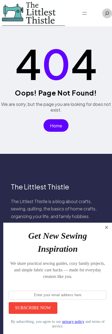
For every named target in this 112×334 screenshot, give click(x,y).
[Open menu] (84, 13)
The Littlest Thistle (40, 186)
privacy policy (73, 321)
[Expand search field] (107, 13)
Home (56, 125)
